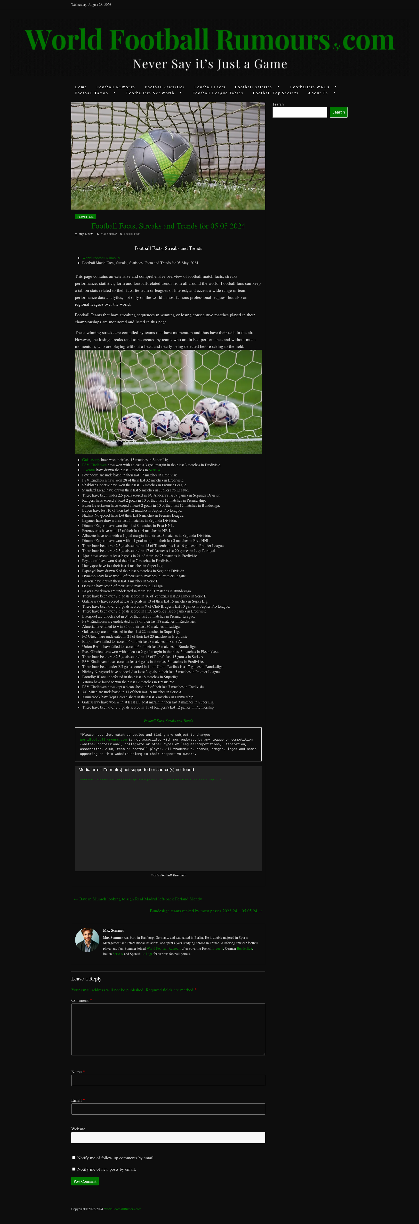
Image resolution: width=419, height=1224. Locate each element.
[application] (168, 818)
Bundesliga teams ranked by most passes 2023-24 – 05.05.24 (206, 911)
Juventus (88, 469)
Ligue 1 (217, 948)
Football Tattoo (91, 92)
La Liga (147, 953)
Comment (81, 1000)
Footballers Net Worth (150, 92)
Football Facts (210, 86)
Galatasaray (91, 459)
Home (81, 86)
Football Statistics (165, 86)
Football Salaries (253, 86)
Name (78, 1071)
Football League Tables (218, 92)
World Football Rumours (101, 257)
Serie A (155, 469)
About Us (318, 92)
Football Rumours (116, 86)
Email (78, 1100)
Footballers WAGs (310, 86)
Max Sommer (109, 234)
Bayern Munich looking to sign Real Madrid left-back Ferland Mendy (138, 899)
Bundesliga (244, 948)
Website (78, 1129)
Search (278, 104)
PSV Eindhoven (94, 464)
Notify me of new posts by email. (106, 1169)
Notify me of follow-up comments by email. (116, 1157)
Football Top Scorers (275, 92)
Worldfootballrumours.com (103, 740)
